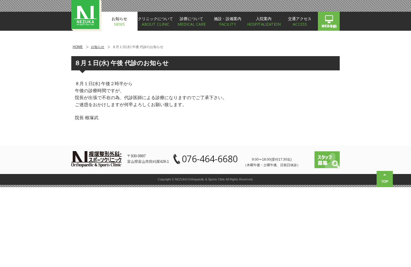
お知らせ (119, 21)
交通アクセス (299, 21)
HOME (78, 47)
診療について (192, 21)
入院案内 (264, 21)
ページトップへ (385, 179)
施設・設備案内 (227, 21)
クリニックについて (155, 21)
